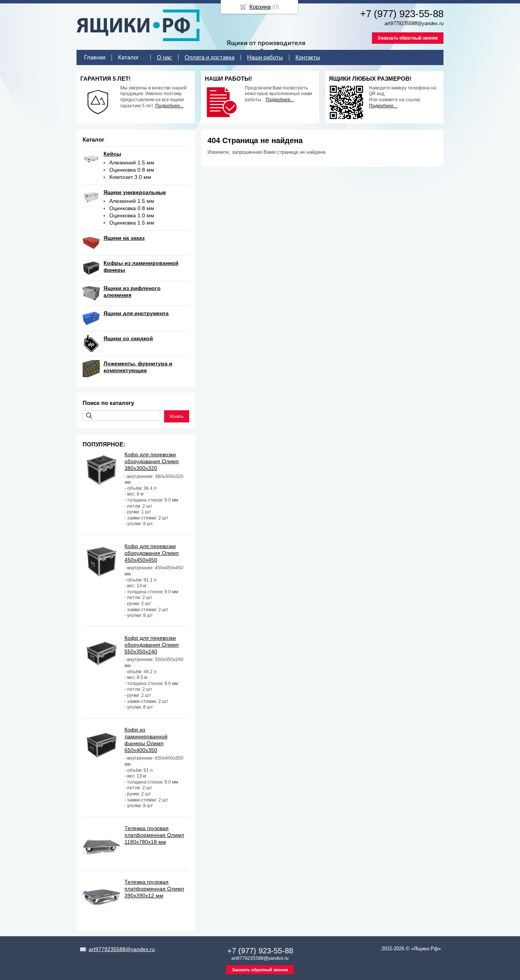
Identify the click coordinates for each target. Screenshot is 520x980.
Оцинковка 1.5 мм (131, 223)
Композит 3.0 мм (130, 177)
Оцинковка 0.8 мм (131, 170)
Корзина (260, 6)
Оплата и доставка (209, 57)
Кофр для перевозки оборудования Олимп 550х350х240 (151, 645)
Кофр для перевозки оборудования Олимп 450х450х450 (151, 553)
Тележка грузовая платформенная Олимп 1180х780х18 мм (154, 835)
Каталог (128, 57)
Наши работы (265, 57)
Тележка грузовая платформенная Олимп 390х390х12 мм (154, 889)
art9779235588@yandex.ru (122, 949)
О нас (164, 57)
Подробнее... (169, 105)
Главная (94, 57)
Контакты (307, 57)
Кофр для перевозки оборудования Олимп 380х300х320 (151, 461)
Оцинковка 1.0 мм (131, 215)
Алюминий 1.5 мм (131, 162)
